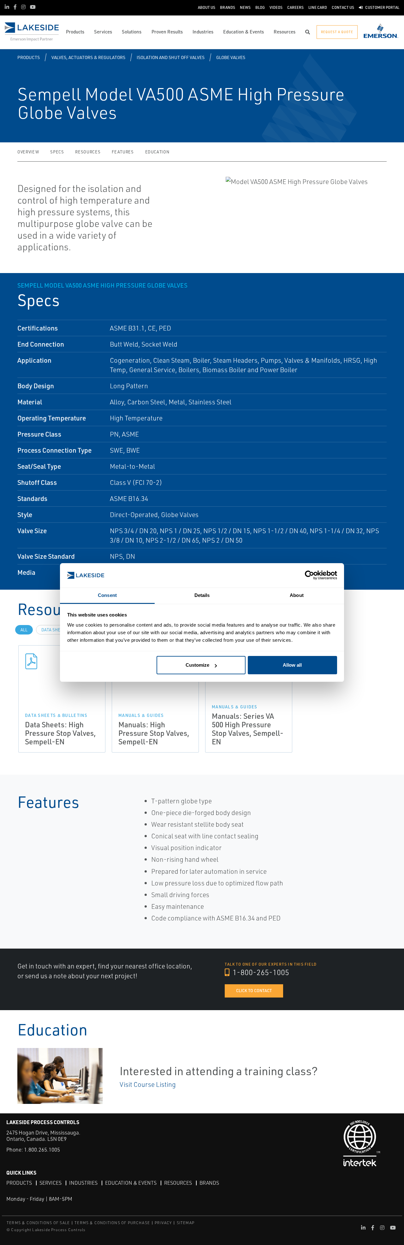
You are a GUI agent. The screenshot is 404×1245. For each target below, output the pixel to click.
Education (157, 151)
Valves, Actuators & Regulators (88, 57)
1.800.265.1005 (42, 1149)
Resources (87, 151)
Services (50, 1183)
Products (28, 57)
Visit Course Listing (148, 1084)
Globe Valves (230, 57)
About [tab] (297, 595)
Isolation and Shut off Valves (171, 57)
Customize (197, 665)
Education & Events (131, 1183)
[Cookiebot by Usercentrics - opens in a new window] (309, 575)
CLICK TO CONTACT (254, 990)
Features (123, 151)
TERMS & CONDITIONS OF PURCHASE (112, 1222)
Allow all (292, 665)
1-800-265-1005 (260, 972)
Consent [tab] (107, 595)
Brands (209, 1183)
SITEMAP (185, 1222)
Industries (83, 1183)
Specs (57, 151)
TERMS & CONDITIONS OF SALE (38, 1222)
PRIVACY (163, 1222)
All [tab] (24, 629)
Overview (28, 151)
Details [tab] (202, 595)
